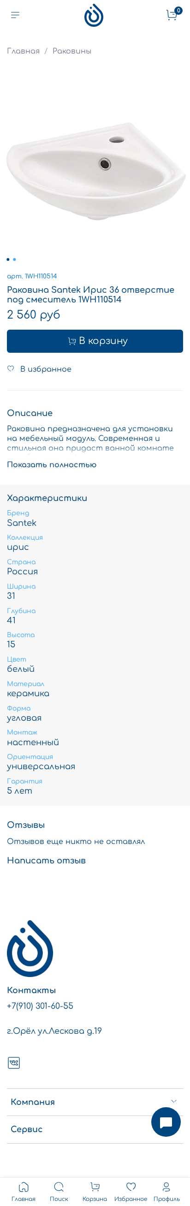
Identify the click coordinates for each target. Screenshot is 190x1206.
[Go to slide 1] (7, 259)
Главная (23, 51)
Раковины (72, 51)
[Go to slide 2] (14, 259)
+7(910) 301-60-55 (40, 1006)
